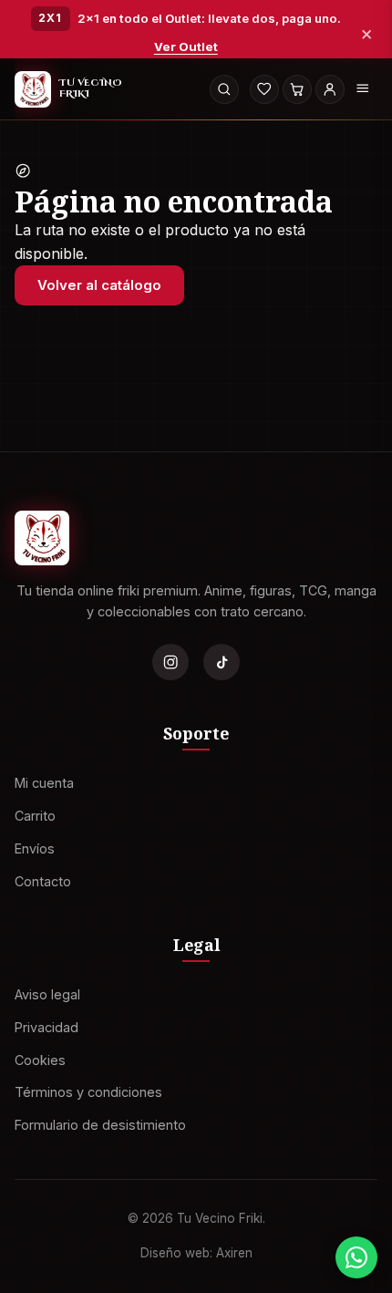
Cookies (40, 1060)
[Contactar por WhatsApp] (356, 1257)
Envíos (35, 848)
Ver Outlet (186, 46)
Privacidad (46, 1027)
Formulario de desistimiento (100, 1125)
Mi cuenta (44, 783)
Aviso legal (47, 994)
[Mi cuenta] (330, 89)
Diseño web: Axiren (196, 1253)
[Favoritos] (264, 89)
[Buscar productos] (224, 89)
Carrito (35, 815)
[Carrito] (297, 89)
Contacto (43, 881)
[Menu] (362, 89)
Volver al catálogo (99, 285)
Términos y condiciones (88, 1093)
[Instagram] (170, 662)
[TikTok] (221, 662)
